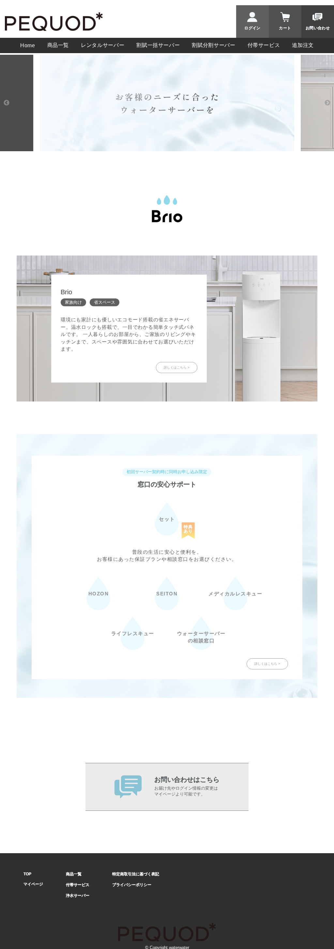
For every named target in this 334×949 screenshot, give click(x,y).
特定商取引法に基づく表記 (135, 874)
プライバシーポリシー (131, 885)
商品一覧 (58, 45)
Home (27, 45)
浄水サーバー (77, 895)
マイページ (33, 884)
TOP (27, 874)
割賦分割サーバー (213, 45)
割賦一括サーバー (158, 45)
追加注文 (303, 45)
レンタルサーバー (102, 45)
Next (327, 103)
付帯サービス (264, 45)
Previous (6, 103)
